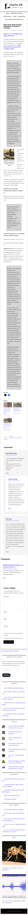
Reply (7, 473)
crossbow (12, 437)
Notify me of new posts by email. (13, 638)
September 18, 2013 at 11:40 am (12, 520)
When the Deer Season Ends (11, 795)
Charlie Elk (14, 6)
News (10, 436)
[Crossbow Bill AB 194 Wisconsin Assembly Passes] (17, 404)
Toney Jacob (7, 697)
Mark (7, 519)
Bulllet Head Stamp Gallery (16, 688)
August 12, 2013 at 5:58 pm (11, 454)
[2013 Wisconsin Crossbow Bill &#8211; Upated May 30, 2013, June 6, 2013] (8, 404)
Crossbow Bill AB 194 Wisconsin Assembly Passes (17, 409)
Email (5, 619)
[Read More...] (5, 869)
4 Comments (20, 30)
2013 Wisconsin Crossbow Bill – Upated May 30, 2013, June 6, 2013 (7, 410)
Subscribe (6, 675)
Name (5, 611)
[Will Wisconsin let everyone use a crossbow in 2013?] (8, 420)
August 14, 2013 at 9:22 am (14, 480)
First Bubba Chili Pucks (10, 799)
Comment (7, 596)
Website (6, 626)
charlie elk (11, 479)
